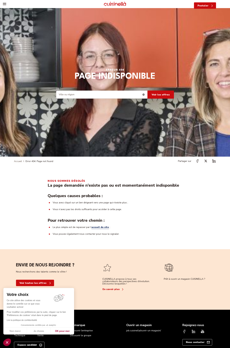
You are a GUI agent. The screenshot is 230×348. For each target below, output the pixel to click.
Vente (40, 335)
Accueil (18, 161)
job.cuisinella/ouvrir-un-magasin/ (143, 330)
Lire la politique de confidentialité (22, 320)
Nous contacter (195, 342)
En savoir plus (111, 289)
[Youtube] (203, 332)
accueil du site (100, 227)
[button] (7, 342)
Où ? (58, 88)
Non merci (15, 331)
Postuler (203, 5)
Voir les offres (161, 94)
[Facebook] (184, 332)
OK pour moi (62, 331)
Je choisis (39, 331)
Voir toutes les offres (33, 283)
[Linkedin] (193, 332)
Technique (19, 335)
